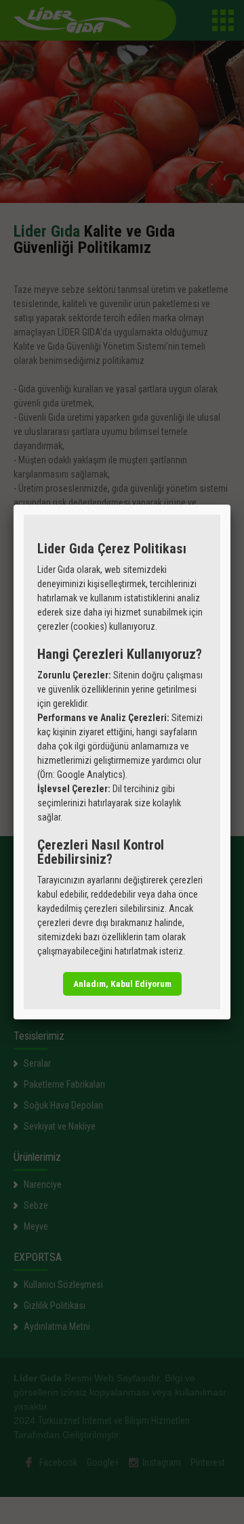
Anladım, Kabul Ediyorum (122, 984)
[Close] (230, 504)
